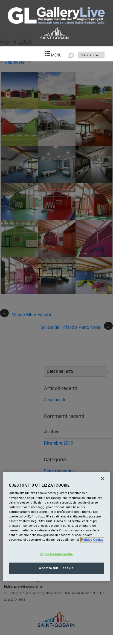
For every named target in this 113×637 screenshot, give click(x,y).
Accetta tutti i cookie (56, 568)
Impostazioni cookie (56, 554)
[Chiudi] (102, 478)
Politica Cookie (92, 540)
